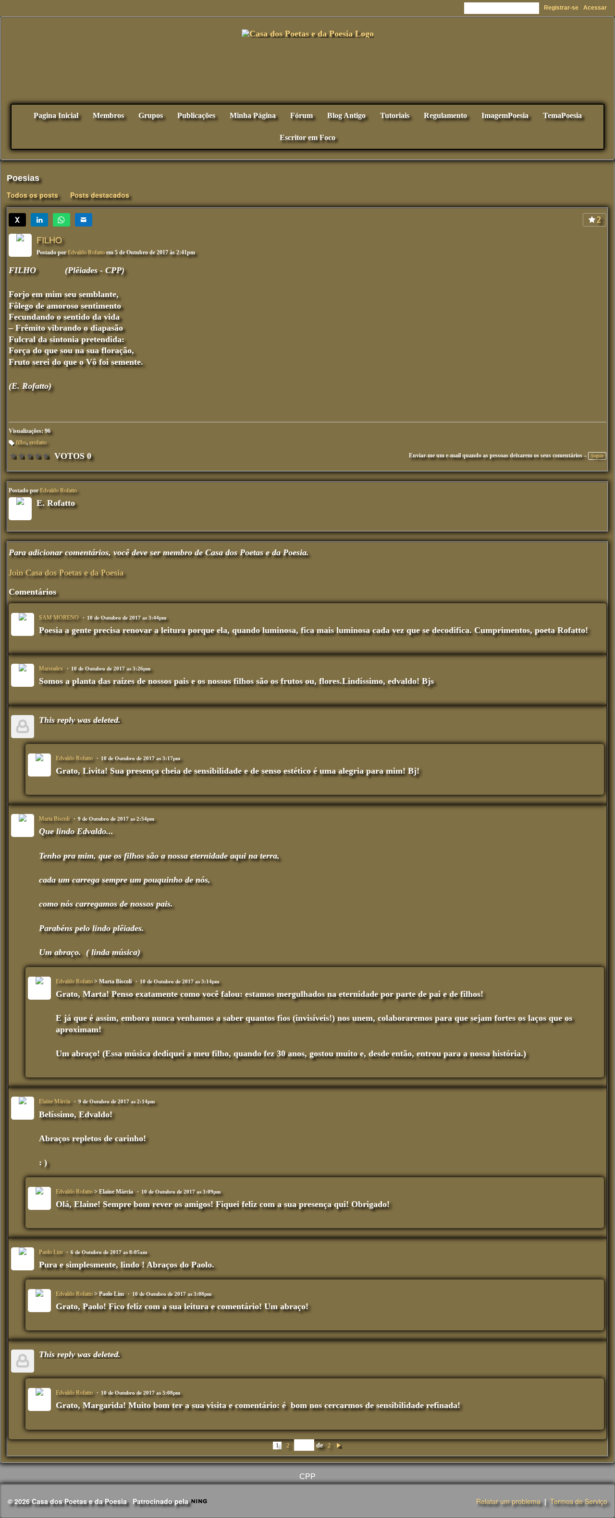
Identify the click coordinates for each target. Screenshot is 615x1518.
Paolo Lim (50, 1252)
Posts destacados (99, 195)
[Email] (83, 220)
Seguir (597, 455)
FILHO (49, 239)
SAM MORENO (59, 617)
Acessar (595, 7)
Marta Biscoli (54, 818)
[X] (17, 220)
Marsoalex (51, 668)
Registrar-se (561, 7)
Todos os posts (32, 195)
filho (21, 442)
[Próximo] (338, 1445)
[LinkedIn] (39, 220)
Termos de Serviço (578, 1501)
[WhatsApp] (61, 220)
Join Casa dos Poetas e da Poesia (66, 572)
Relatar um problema (508, 1501)
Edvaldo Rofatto (86, 252)
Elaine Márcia (54, 1101)
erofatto (38, 442)
